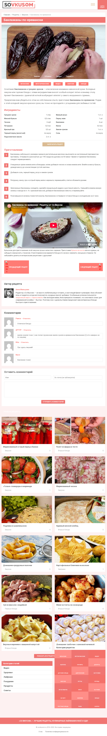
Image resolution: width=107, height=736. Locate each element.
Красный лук (9, 129)
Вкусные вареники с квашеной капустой (21, 644)
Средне (59, 76)
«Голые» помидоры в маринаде (17, 486)
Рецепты (15, 15)
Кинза (58, 126)
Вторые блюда (64, 451)
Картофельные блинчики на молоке (72, 565)
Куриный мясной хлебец (67, 526)
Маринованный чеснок (66, 486)
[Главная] (19, 4)
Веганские (25, 84)
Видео (58, 84)
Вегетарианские (42, 84)
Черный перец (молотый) (14, 133)
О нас (41, 732)
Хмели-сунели (62, 129)
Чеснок (7, 122)
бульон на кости (77, 250)
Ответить (27, 319)
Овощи (83, 84)
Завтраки (61, 569)
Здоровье (8, 672)
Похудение (8, 681)
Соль (58, 133)
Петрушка (8, 126)
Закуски (25, 15)
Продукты (8, 686)
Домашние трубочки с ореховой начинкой (75, 644)
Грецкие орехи (10, 115)
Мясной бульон (10, 119)
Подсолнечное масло (13, 137)
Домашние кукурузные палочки (17, 565)
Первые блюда (11, 609)
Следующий (89, 267)
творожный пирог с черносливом (29, 297)
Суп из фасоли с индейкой (15, 605)
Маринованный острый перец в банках (20, 447)
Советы (7, 690)
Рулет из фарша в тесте (67, 447)
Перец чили (60, 119)
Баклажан (60, 122)
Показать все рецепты (46, 656)
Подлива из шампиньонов (15, 526)
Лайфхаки (8, 677)
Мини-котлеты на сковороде (69, 605)
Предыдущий (18, 267)
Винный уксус (61, 115)
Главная (7, 15)
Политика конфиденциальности (56, 732)
